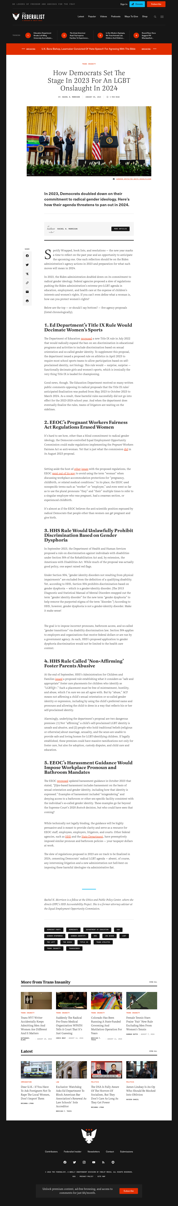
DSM (118, 929)
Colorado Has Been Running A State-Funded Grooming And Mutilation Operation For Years (106, 1025)
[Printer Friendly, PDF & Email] (27, 301)
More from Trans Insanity (45, 982)
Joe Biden (109, 936)
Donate (139, 4)
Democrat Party (54, 929)
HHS (68, 836)
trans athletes (103, 942)
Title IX (84, 942)
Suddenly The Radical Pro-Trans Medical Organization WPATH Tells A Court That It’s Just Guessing (69, 1025)
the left (51, 942)
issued (58, 679)
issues (84, 469)
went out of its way (63, 473)
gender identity (78, 936)
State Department (92, 836)
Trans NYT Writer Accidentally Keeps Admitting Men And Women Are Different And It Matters (34, 1025)
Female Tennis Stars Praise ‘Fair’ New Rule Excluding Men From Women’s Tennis (139, 1023)
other (77, 469)
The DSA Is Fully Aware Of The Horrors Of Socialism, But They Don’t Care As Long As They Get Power (105, 1094)
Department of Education (97, 929)
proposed (86, 338)
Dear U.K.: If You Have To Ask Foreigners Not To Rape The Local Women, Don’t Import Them (36, 1092)
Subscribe (156, 4)
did (126, 449)
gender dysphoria (55, 936)
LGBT (124, 936)
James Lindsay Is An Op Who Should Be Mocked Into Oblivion (140, 1090)
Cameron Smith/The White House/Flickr (133, 179)
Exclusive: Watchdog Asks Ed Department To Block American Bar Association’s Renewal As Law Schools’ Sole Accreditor (71, 1096)
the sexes (67, 942)
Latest (27, 1051)
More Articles (120, 229)
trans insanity (54, 948)
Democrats (73, 929)
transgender (74, 948)
